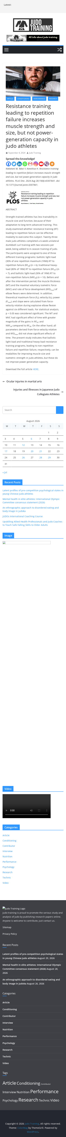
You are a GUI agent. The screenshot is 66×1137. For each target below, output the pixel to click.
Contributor (9, 845)
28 (40, 457)
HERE (35, 369)
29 (49, 457)
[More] (52, 164)
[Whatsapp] (24, 164)
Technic (7, 877)
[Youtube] (41, 164)
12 (23, 444)
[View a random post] (59, 50)
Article (10, 99)
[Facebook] (8, 164)
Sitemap (7, 927)
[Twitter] (14, 164)
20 (32, 451)
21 (40, 451)
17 (6, 451)
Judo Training (35, 152)
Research (53, 99)
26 (23, 457)
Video (5, 882)
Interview (7, 851)
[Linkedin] (19, 164)
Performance (39, 99)
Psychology (8, 867)
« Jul (5, 472)
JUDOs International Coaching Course (23, 516)
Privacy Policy (10, 933)
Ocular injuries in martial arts (24, 381)
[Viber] (46, 164)
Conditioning (23, 99)
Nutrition (7, 856)
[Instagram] (35, 164)
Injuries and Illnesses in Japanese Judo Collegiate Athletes (36, 392)
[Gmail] (30, 164)
